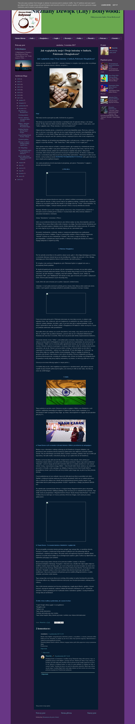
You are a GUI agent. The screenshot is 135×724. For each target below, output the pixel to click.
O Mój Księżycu (20, 49)
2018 (18, 95)
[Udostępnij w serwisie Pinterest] (63, 623)
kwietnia (21, 173)
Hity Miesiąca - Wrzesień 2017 (23, 111)
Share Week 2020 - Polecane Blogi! (114, 76)
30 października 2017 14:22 (62, 656)
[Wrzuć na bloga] (57, 623)
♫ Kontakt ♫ (115, 38)
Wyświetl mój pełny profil (113, 51)
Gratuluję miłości (23, 115)
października (22, 106)
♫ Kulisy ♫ (79, 38)
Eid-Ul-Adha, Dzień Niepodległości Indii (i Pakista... (24, 157)
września (21, 108)
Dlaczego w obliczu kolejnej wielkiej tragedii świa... (23, 143)
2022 (18, 84)
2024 (18, 81)
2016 (18, 179)
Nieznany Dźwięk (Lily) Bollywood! (75, 10)
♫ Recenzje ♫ (67, 38)
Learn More (106, 5)
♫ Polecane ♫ (103, 38)
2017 (18, 98)
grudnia (21, 100)
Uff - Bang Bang (22, 148)
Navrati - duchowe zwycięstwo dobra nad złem (24, 119)
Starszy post (91, 713)
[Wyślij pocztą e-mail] (55, 623)
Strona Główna (20, 38)
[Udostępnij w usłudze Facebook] (61, 623)
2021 (18, 87)
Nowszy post (40, 713)
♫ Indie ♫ (32, 38)
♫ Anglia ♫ (56, 38)
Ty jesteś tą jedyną (23, 139)
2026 (18, 79)
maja (20, 171)
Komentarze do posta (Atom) (51, 717)
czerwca (21, 168)
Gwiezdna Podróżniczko (112, 108)
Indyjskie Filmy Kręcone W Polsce (114, 98)
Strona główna (66, 713)
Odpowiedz (44, 648)
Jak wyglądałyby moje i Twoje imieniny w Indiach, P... (24, 151)
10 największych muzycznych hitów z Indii (114, 65)
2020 (18, 90)
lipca (20, 165)
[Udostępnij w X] (59, 623)
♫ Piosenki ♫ (90, 38)
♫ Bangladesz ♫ (43, 38)
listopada (21, 103)
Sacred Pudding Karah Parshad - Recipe (24, 135)
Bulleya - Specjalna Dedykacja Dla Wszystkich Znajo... (24, 125)
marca (21, 176)
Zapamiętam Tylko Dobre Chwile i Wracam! (114, 86)
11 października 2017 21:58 (56, 634)
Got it (115, 5)
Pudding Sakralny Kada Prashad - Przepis (23, 130)
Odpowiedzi (46, 652)
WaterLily (49, 656)
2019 (18, 92)
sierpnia (21, 162)
